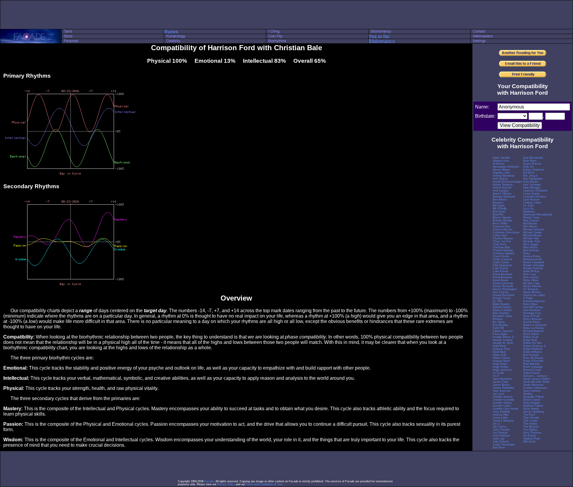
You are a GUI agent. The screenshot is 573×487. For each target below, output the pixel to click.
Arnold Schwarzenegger (507, 181)
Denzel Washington (505, 289)
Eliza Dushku (501, 313)
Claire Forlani (501, 262)
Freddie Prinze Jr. (504, 337)
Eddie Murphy (501, 304)
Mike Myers (530, 247)
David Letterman (503, 283)
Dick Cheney (501, 292)
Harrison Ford (501, 348)
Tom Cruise (530, 420)
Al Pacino (498, 163)
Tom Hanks (530, 423)
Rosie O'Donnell (533, 360)
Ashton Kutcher (502, 187)
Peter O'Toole (531, 316)
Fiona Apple (500, 334)
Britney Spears (502, 217)
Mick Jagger (530, 244)
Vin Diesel (529, 435)
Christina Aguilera (504, 253)
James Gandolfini (503, 387)
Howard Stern (501, 360)
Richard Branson (533, 331)
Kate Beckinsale (533, 157)
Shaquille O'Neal (533, 396)
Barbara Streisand (504, 196)
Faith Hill (498, 328)
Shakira (527, 393)
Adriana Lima (501, 160)
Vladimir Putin (531, 438)
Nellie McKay (531, 271)
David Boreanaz (502, 277)
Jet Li (496, 423)
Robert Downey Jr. (535, 345)
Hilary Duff (499, 354)
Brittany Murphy (502, 220)
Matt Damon (531, 220)
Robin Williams (532, 351)
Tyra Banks (530, 429)
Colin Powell (500, 271)
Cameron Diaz (502, 226)
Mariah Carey (531, 217)
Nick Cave (529, 274)
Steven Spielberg (533, 411)
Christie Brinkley (503, 250)
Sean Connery (532, 390)
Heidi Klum (499, 351)
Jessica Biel (500, 417)
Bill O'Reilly (500, 208)
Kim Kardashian (533, 178)
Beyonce (498, 202)
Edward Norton (502, 307)
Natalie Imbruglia (533, 265)
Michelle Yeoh (531, 241)
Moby (526, 253)
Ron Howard (531, 354)
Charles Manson (503, 238)
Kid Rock (529, 172)
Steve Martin (531, 408)
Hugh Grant (500, 363)
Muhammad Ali (532, 259)
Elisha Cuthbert (502, 310)
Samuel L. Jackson (535, 375)
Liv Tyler (528, 205)
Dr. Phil (497, 301)
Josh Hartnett (501, 435)
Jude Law (499, 438)
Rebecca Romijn (533, 328)
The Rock (529, 414)
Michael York (531, 238)
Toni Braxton (531, 426)
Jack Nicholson (502, 378)
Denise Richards (503, 286)
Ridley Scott (530, 337)
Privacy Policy (226, 484)
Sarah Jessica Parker (536, 378)
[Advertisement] (286, 14)
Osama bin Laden (534, 295)
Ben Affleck (500, 199)
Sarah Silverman (533, 384)
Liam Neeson (531, 199)
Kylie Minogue (531, 187)
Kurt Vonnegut (532, 184)
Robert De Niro (532, 342)
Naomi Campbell (533, 262)
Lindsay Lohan (532, 202)
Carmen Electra (502, 229)
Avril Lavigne (501, 190)
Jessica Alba (501, 414)
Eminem (498, 319)
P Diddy (528, 298)
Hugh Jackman (502, 369)
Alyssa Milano (501, 169)
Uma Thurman (532, 432)
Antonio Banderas (504, 175)
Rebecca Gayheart (534, 325)
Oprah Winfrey (532, 292)
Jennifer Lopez (502, 405)
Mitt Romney (531, 250)
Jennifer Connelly (503, 399)
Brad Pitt (498, 214)
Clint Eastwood (502, 265)
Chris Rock (500, 244)
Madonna (529, 211)
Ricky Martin (531, 334)
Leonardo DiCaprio (534, 196)
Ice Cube (498, 372)
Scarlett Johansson (535, 387)
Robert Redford (532, 348)
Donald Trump (501, 298)
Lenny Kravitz (531, 193)
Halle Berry (499, 345)
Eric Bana (499, 322)
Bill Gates (499, 205)
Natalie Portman (533, 268)
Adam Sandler (501, 157)
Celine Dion (500, 235)
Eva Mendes (500, 325)
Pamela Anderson (534, 301)
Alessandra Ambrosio (506, 166)
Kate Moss (530, 160)
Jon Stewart (500, 432)
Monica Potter (531, 256)
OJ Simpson (530, 289)
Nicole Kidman (532, 286)
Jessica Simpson (503, 420)
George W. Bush (503, 342)
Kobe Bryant (530, 181)
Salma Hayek (531, 372)
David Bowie (500, 280)
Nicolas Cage (531, 283)
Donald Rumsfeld (503, 295)
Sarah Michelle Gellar (536, 381)
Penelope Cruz (532, 313)
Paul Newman (531, 310)
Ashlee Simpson (503, 184)
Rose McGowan (533, 357)
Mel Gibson (530, 226)
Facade (209, 481)
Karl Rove (499, 447)
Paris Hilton (530, 304)
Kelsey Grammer (533, 169)
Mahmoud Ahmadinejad (537, 214)
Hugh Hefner (501, 366)
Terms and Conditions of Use (264, 484)
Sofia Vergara (531, 402)
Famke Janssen (503, 331)
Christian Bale (501, 247)
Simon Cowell (531, 399)
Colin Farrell (500, 268)
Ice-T (496, 375)
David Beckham (502, 274)
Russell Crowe (532, 369)
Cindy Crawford (502, 259)
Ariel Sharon (500, 178)
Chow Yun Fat (502, 241)
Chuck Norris (501, 256)
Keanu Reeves (532, 163)
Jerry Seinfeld (501, 411)
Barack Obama (502, 193)
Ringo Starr (530, 340)
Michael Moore (532, 235)
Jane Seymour (502, 390)
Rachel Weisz (531, 322)
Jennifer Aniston (503, 396)
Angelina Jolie (501, 172)
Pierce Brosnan (532, 319)
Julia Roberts (501, 441)
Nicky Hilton (530, 280)
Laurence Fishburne (535, 190)
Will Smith (529, 441)
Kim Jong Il (530, 175)
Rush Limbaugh (533, 366)
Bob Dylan (499, 211)
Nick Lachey (531, 277)
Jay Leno (498, 393)
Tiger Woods (531, 417)
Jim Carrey (499, 426)
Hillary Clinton (501, 357)
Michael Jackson (533, 229)
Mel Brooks (530, 223)
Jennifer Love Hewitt (505, 408)
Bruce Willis (500, 223)
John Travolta (501, 429)
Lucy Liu (528, 208)
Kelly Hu (528, 166)
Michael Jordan (532, 232)
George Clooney (503, 340)
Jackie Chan (500, 381)
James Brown (501, 384)
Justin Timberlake (504, 444)
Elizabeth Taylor (502, 316)
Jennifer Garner (502, 402)
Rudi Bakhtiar (531, 363)
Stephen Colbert (533, 405)
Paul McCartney (533, 307)
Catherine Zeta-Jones (506, 232)
